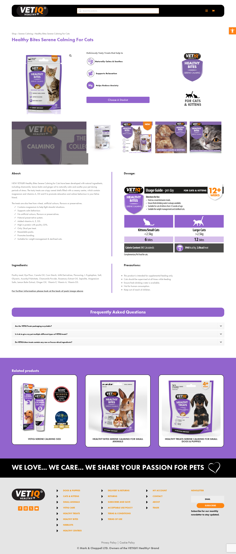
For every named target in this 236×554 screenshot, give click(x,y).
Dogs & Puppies (71, 490)
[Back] (102, 152)
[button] (232, 30)
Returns (112, 496)
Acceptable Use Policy (120, 507)
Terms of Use (115, 519)
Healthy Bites (70, 519)
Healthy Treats (71, 513)
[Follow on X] (31, 508)
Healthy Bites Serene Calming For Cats (52, 33)
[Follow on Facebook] (20, 508)
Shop (14, 33)
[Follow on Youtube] (36, 508)
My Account (160, 490)
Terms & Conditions (119, 513)
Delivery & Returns (118, 490)
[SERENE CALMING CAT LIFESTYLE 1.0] (205, 152)
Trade (156, 507)
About (156, 502)
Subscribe (210, 505)
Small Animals (71, 502)
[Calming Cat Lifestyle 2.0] (171, 152)
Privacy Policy (109, 542)
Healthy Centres (72, 530)
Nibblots (68, 524)
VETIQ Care (69, 507)
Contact (157, 496)
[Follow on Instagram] (25, 508)
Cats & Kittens (71, 496)
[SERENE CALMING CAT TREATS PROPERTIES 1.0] (137, 152)
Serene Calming (25, 33)
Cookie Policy (127, 542)
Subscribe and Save (119, 502)
